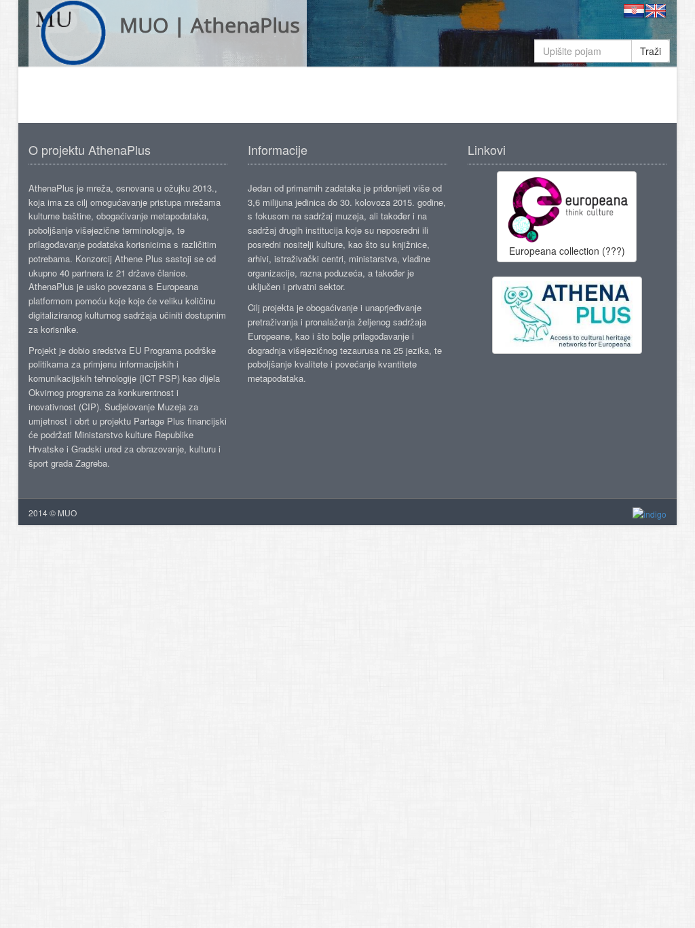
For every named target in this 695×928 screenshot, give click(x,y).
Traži (650, 51)
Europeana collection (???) (567, 250)
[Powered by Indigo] (649, 513)
